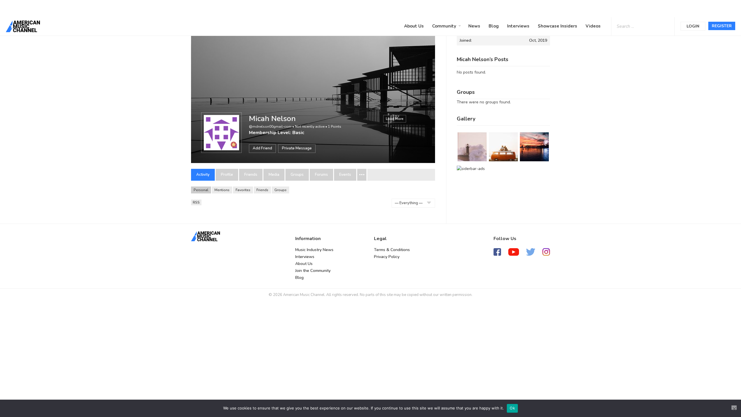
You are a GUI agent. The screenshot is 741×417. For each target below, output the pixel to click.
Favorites (243, 190)
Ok (512, 408)
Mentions (222, 190)
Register (722, 26)
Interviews (518, 26)
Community (444, 26)
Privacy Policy (386, 256)
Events (345, 175)
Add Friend (262, 148)
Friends (250, 175)
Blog (494, 26)
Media (274, 175)
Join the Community (313, 270)
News (474, 26)
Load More (394, 118)
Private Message (297, 148)
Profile (227, 175)
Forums (321, 175)
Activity (203, 175)
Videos (593, 26)
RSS (196, 202)
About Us (414, 26)
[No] (734, 407)
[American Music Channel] (205, 236)
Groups (297, 175)
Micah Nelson (272, 119)
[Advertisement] (175, 8)
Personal (201, 190)
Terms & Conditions (392, 250)
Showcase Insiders (557, 26)
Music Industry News (314, 250)
